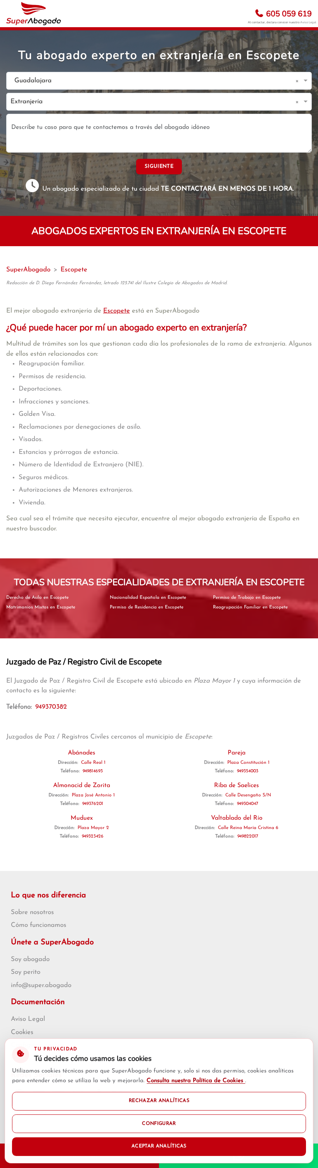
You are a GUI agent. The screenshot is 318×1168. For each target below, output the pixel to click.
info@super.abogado (41, 985)
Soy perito (25, 972)
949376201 (92, 803)
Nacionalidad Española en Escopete (148, 597)
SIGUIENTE (159, 166)
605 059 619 (288, 14)
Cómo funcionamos (38, 925)
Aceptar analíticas (159, 1146)
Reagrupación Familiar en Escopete (250, 607)
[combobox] (151, 81)
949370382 (51, 707)
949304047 (247, 803)
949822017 (247, 836)
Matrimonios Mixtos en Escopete (40, 607)
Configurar (159, 1123)
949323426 (93, 836)
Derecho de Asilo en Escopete (37, 597)
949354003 (247, 771)
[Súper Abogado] (33, 13)
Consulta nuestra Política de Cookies (196, 1081)
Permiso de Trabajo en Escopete (247, 597)
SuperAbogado (28, 269)
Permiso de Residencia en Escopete (146, 607)
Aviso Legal (308, 22)
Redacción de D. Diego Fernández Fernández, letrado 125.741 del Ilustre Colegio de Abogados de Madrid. (116, 283)
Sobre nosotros (32, 912)
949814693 (93, 771)
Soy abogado (30, 959)
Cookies (22, 1032)
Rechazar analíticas (159, 1100)
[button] (298, 81)
